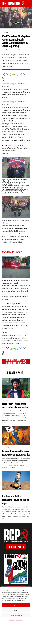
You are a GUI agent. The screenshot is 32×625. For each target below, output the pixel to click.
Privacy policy (19, 620)
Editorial (8, 493)
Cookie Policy (12, 620)
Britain (18, 50)
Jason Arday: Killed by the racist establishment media (15, 405)
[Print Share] (3, 79)
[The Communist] (13, 4)
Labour (12, 493)
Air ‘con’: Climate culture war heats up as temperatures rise (16, 452)
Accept (16, 605)
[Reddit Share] (12, 74)
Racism (7, 400)
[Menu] (28, 3)
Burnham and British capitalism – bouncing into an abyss (15, 499)
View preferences (16, 615)
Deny (16, 610)
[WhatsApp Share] (16, 74)
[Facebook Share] (3, 74)
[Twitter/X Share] (7, 74)
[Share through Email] (24, 74)
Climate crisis (9, 447)
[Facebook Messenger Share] (20, 74)
